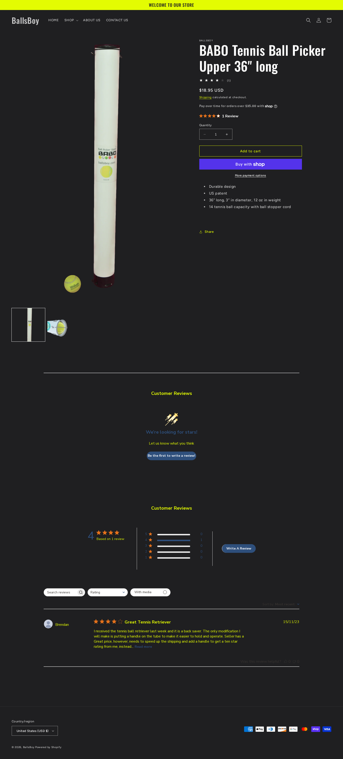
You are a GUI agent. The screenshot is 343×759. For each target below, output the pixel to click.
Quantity (205, 125)
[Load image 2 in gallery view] (64, 324)
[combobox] (108, 592)
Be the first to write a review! (171, 455)
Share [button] (209, 232)
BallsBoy (29, 747)
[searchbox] (60, 592)
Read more (143, 646)
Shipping (205, 97)
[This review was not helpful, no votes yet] (294, 661)
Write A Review (238, 548)
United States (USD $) (33, 731)
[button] (71, 20)
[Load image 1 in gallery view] (28, 324)
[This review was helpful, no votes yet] (285, 661)
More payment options (250, 175)
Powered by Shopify (48, 747)
